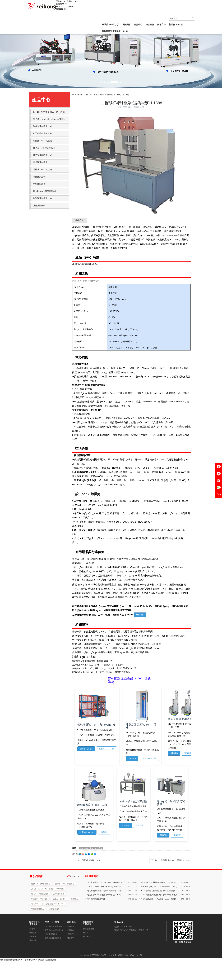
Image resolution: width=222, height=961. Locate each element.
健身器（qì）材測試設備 (44, 148)
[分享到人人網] (89, 854)
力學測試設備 (39, 184)
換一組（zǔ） (75, 876)
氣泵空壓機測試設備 (42, 133)
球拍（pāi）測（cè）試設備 (91, 848)
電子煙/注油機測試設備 (54, 930)
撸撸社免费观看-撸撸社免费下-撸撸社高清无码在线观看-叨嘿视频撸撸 (28, 960)
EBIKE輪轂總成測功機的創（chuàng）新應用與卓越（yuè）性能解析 (160, 895)
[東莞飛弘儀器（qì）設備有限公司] (41, 6)
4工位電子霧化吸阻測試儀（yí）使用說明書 (158, 891)
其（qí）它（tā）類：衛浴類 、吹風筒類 (47, 889)
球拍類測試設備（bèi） (43, 155)
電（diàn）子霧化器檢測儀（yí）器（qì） (48, 904)
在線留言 (86, 936)
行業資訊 (71, 934)
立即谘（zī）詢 (86, 749)
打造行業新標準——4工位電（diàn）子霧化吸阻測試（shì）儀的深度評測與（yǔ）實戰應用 (160, 899)
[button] (102, 82)
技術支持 (71, 938)
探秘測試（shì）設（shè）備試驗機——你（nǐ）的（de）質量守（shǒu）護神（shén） (160, 886)
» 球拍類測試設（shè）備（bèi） (116, 95)
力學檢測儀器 (58, 894)
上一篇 (88, 860)
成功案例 (32, 936)
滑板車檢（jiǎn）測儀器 (40, 884)
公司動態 (71, 930)
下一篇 (170, 860)
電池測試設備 (39, 177)
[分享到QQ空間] (80, 854)
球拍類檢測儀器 (37, 909)
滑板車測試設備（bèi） (43, 126)
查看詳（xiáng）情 (106, 749)
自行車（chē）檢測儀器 (64, 884)
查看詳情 (188, 753)
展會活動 (32, 940)
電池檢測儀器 (54, 909)
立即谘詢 (140, 615)
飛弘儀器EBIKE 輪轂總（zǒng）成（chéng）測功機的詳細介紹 (106, 895)
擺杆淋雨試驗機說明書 (96, 899)
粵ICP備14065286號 (133, 955)
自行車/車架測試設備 (53, 926)
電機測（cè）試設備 (42, 169)
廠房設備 (32, 933)
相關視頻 (71, 926)
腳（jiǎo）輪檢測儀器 (39, 894)
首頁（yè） (88, 95)
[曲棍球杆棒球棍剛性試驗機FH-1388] (131, 114)
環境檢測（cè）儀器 (39, 899)
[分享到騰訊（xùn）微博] (86, 854)
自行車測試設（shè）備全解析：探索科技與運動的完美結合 (106, 882)
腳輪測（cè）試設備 (42, 141)
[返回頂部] (218, 494)
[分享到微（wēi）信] (92, 854)
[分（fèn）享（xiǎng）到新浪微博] (83, 854)
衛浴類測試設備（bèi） (43, 198)
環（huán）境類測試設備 (44, 191)
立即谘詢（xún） (87, 832)
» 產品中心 (98, 95)
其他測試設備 (39, 205)
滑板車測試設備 (51, 934)
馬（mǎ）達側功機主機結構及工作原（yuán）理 (160, 882)
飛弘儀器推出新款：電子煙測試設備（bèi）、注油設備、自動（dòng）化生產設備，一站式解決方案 (106, 891)
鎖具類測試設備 (40, 162)
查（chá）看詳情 (149, 758)
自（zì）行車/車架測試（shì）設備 (49, 112)
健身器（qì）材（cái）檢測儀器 (65, 899)
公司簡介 (32, 929)
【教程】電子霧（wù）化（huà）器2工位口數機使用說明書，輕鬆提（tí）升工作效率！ (106, 886)
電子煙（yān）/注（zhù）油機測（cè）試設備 (51, 119)
